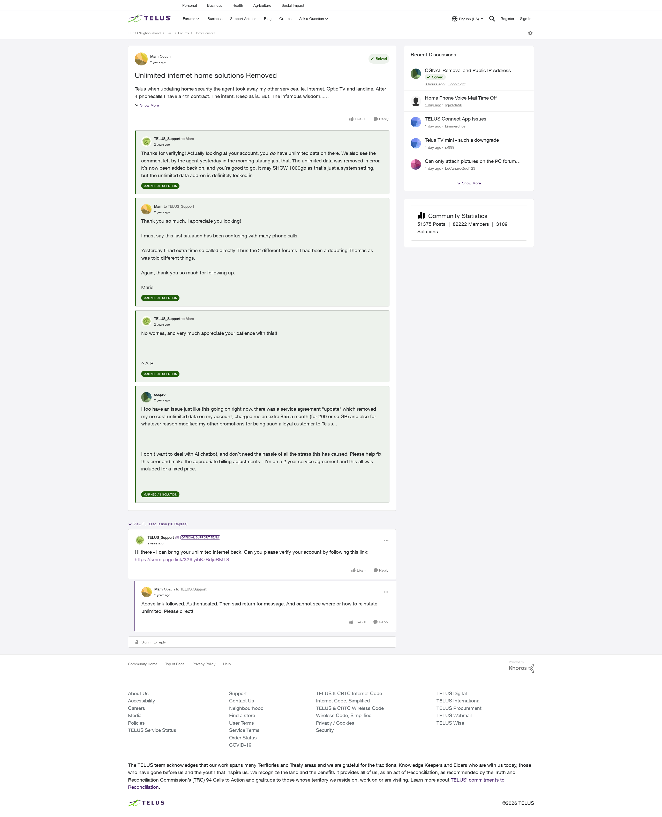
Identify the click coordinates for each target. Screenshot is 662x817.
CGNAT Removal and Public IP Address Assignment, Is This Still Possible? (468, 71)
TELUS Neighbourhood (144, 33)
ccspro (160, 394)
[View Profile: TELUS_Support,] (146, 141)
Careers (136, 708)
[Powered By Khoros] (521, 667)
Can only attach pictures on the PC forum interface (470, 161)
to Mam (188, 138)
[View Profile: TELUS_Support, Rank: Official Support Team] (140, 540)
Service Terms (244, 730)
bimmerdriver (456, 126)
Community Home (142, 664)
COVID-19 (240, 745)
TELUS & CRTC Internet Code (349, 693)
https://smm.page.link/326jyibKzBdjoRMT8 (182, 559)
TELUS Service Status (152, 730)
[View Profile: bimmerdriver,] (416, 122)
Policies (136, 723)
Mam (154, 56)
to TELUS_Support (179, 206)
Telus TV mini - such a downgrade (462, 140)
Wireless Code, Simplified (344, 715)
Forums (183, 33)
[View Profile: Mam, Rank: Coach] (141, 59)
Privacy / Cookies (335, 723)
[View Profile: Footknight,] (416, 74)
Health (237, 5)
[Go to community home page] (150, 18)
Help (227, 664)
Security (325, 730)
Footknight (456, 84)
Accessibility (141, 700)
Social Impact (293, 5)
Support (238, 693)
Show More (149, 105)
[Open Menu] (530, 33)
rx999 (449, 147)
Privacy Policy (203, 664)
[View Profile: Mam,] (146, 209)
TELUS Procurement (459, 708)
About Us (138, 693)
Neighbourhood (246, 708)
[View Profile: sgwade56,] (416, 101)
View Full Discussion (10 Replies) (160, 524)
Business (214, 5)
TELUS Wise (450, 723)
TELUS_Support (167, 138)
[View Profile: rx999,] (416, 143)
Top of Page (175, 664)
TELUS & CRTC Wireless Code (350, 708)
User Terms (241, 723)
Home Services (204, 33)
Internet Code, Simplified (343, 700)
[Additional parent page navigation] (169, 33)
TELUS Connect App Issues (455, 119)
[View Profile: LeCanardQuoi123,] (416, 164)
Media (134, 715)
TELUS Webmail (454, 715)
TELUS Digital (452, 693)
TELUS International (458, 700)
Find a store (242, 715)
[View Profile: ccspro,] (146, 397)
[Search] (492, 19)
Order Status (243, 737)
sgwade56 (453, 105)
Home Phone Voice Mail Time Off (461, 98)
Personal (189, 5)
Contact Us (241, 700)
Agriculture (262, 5)
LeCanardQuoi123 (460, 168)
